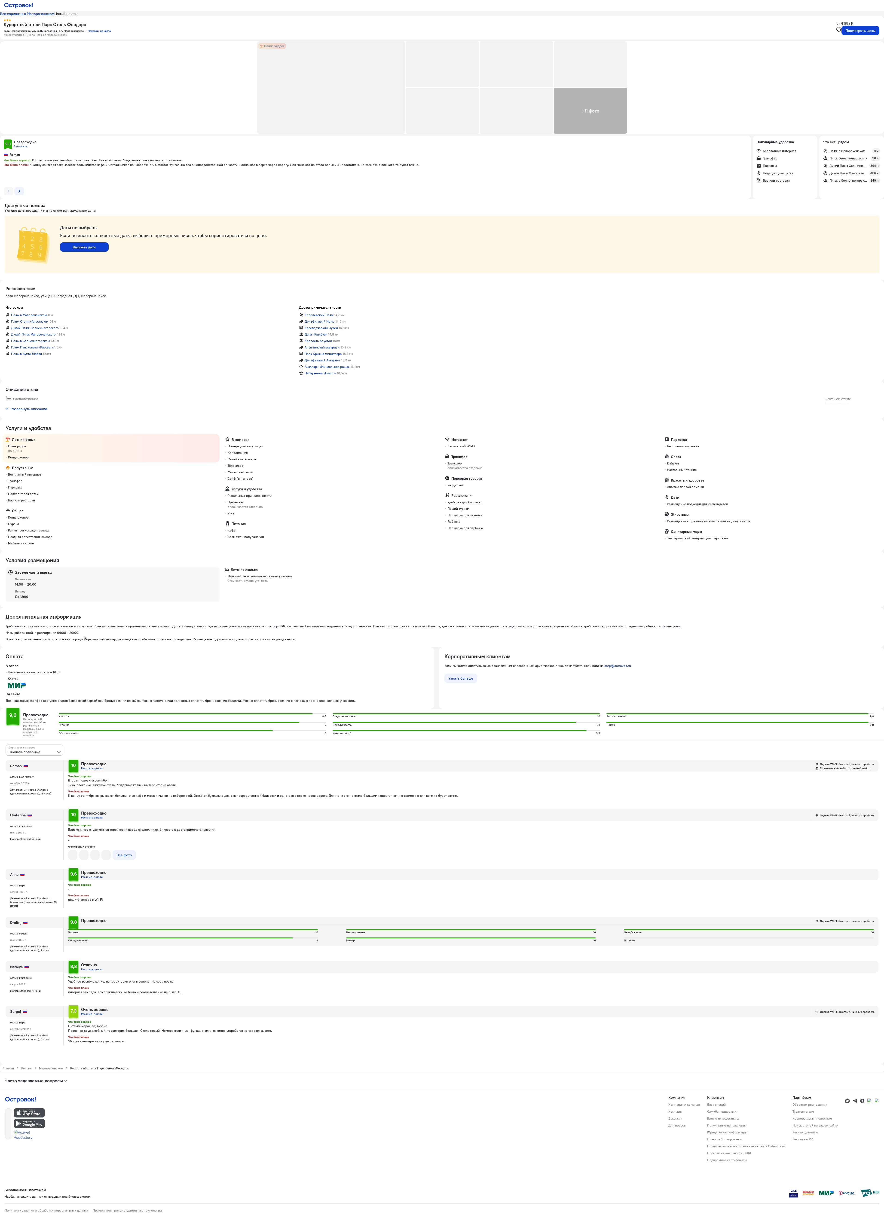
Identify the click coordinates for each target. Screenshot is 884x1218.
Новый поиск (65, 13)
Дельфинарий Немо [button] (320, 321)
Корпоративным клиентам (812, 1118)
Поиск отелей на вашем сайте (815, 1125)
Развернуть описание (29, 408)
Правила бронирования (724, 1139)
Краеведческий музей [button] (321, 328)
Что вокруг (15, 307)
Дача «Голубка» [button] (316, 334)
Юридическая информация (727, 1132)
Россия (26, 1068)
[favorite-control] (838, 30)
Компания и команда (684, 1104)
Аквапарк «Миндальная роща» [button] (327, 367)
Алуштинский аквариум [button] (322, 347)
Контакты (675, 1111)
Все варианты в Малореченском (27, 13)
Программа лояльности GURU (729, 1153)
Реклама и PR (802, 1139)
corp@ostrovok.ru (617, 666)
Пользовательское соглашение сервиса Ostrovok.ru (746, 1146)
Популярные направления (726, 1125)
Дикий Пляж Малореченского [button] (33, 334)
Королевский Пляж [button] (319, 315)
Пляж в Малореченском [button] (29, 315)
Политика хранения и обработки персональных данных (46, 1210)
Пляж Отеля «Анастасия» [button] (30, 321)
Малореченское (51, 1068)
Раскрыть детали (92, 768)
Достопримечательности (320, 307)
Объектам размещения (809, 1104)
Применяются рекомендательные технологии (127, 1210)
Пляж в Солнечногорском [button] (30, 341)
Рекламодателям (805, 1132)
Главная (8, 1068)
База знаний (716, 1104)
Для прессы (677, 1125)
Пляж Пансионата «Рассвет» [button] (32, 347)
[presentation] (34, 750)
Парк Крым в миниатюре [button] (323, 354)
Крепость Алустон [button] (318, 341)
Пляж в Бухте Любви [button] (26, 354)
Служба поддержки (721, 1111)
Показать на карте (99, 31)
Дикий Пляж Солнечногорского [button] (35, 328)
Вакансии (675, 1118)
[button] (331, 87)
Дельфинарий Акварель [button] (322, 360)
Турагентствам (803, 1111)
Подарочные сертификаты (727, 1160)
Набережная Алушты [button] (320, 373)
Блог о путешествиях (723, 1118)
